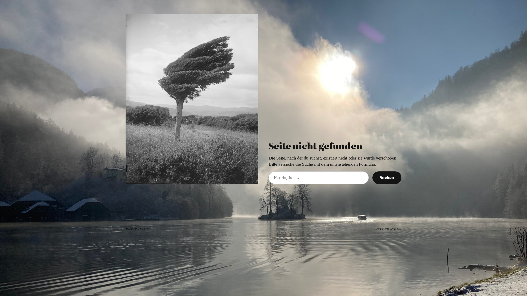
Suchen (387, 177)
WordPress (395, 228)
